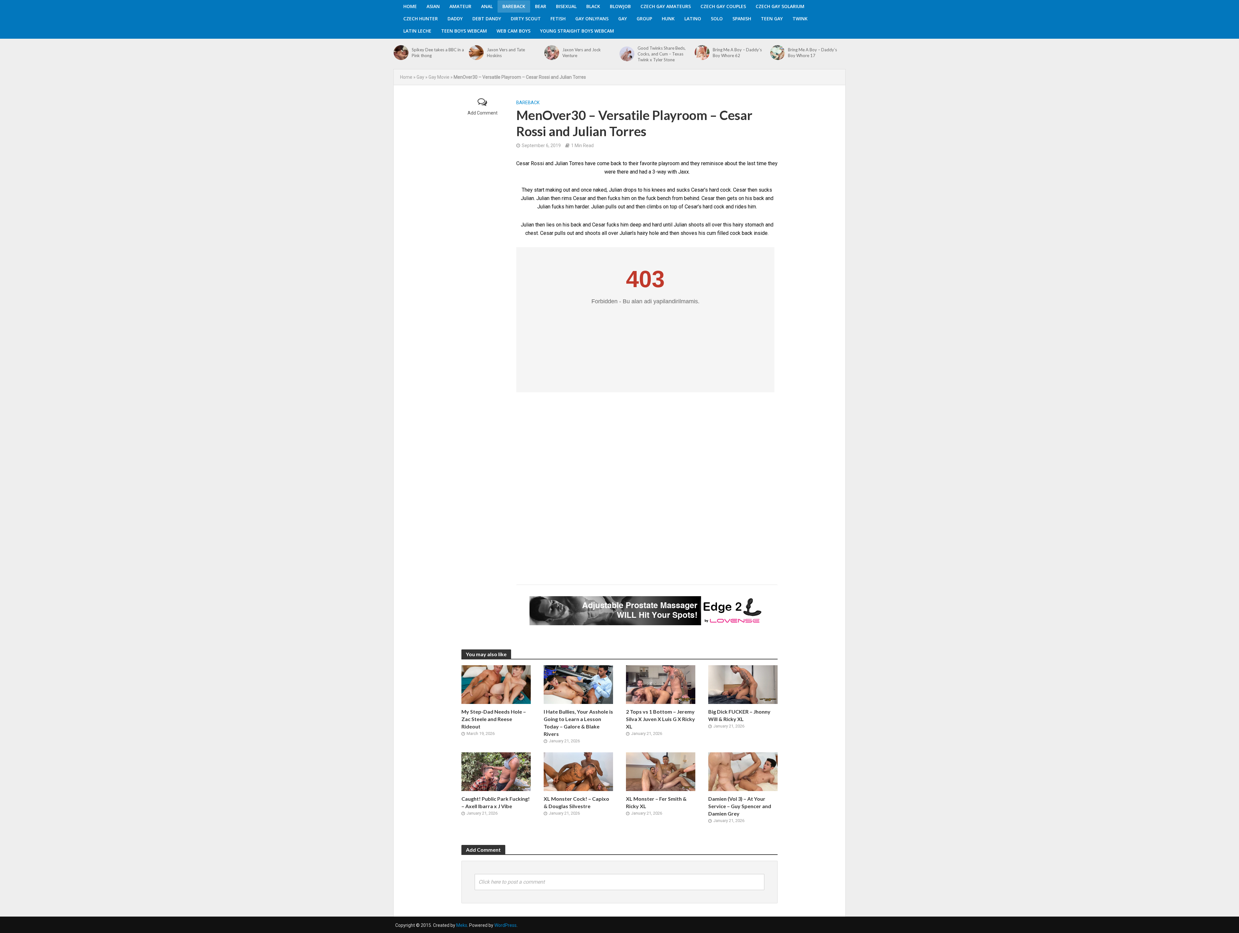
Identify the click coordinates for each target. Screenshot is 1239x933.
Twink (800, 18)
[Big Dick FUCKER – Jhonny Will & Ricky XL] (743, 684)
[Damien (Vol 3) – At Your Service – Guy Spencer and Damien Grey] (743, 771)
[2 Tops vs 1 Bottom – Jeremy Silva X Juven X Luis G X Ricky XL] (660, 684)
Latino (692, 18)
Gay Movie (438, 77)
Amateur (460, 6)
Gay (622, 18)
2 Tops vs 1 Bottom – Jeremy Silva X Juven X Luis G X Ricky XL (660, 718)
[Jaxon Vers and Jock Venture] (551, 52)
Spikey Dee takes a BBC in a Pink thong (438, 52)
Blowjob (620, 6)
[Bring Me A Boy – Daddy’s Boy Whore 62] (702, 52)
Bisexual (566, 6)
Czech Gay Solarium (780, 6)
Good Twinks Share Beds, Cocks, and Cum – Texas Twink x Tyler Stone (662, 53)
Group (644, 18)
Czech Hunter (420, 18)
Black (593, 6)
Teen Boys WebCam (464, 31)
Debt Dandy (486, 18)
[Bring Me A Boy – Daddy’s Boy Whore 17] (777, 52)
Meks (461, 925)
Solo (717, 18)
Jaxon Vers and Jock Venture (581, 52)
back (758, 198)
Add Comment (483, 112)
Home (410, 6)
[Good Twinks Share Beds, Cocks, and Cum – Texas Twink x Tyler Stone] (627, 53)
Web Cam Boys (513, 31)
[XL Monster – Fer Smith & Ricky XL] (660, 771)
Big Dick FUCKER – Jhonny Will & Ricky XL (739, 715)
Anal (487, 6)
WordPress (505, 925)
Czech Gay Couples (723, 6)
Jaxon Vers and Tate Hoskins (506, 52)
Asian (433, 6)
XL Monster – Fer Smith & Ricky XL (656, 802)
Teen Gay (772, 18)
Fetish (558, 18)
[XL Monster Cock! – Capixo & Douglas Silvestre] (578, 771)
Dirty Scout (526, 18)
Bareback (513, 6)
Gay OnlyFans (592, 18)
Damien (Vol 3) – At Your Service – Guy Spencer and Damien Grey (739, 806)
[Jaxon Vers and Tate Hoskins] (476, 52)
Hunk (668, 18)
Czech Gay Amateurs (665, 6)
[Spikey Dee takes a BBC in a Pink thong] (401, 52)
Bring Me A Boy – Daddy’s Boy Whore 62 (737, 52)
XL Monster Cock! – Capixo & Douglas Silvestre (576, 802)
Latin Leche (417, 31)
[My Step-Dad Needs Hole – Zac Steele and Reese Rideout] (496, 684)
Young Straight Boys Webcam (577, 31)
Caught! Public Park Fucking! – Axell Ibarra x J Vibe (495, 802)
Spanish (741, 18)
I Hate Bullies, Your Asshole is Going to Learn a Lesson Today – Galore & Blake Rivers (578, 722)
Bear (540, 6)
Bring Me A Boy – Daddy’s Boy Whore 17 (812, 52)
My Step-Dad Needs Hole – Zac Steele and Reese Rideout (493, 718)
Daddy (455, 18)
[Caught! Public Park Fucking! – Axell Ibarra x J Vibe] (496, 771)
